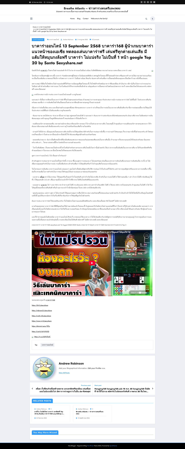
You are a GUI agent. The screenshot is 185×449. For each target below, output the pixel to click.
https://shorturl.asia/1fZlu (41, 326)
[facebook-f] (141, 2)
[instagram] (151, 2)
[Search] (146, 19)
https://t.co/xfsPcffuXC (42, 336)
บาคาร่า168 (50, 300)
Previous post (86, 385)
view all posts (64, 373)
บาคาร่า (44, 70)
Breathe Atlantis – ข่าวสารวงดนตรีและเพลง (92, 8)
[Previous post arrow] (32, 388)
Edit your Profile (94, 368)
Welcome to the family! (99, 18)
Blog (78, 18)
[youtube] (154, 2)
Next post (98, 385)
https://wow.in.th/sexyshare (41, 321)
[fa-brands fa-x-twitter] (145, 2)
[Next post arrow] (152, 388)
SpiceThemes (113, 446)
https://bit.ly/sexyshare (40, 305)
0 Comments (95, 40)
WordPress (90, 446)
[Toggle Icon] (31, 18)
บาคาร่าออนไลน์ (38, 40)
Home (72, 18)
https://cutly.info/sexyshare (41, 316)
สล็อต (42, 177)
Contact (85, 18)
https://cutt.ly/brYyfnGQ (40, 331)
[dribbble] (148, 2)
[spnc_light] (152, 18)
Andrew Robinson (68, 40)
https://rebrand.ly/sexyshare (42, 310)
